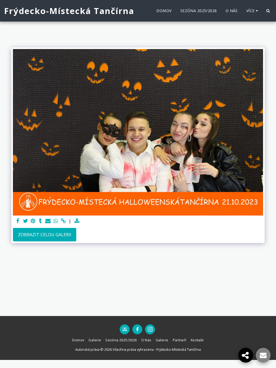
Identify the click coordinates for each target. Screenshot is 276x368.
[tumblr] (40, 221)
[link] (63, 221)
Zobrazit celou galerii (44, 235)
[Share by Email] (48, 221)
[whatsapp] (55, 221)
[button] (268, 11)
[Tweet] (25, 221)
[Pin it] (33, 221)
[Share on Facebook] (17, 221)
